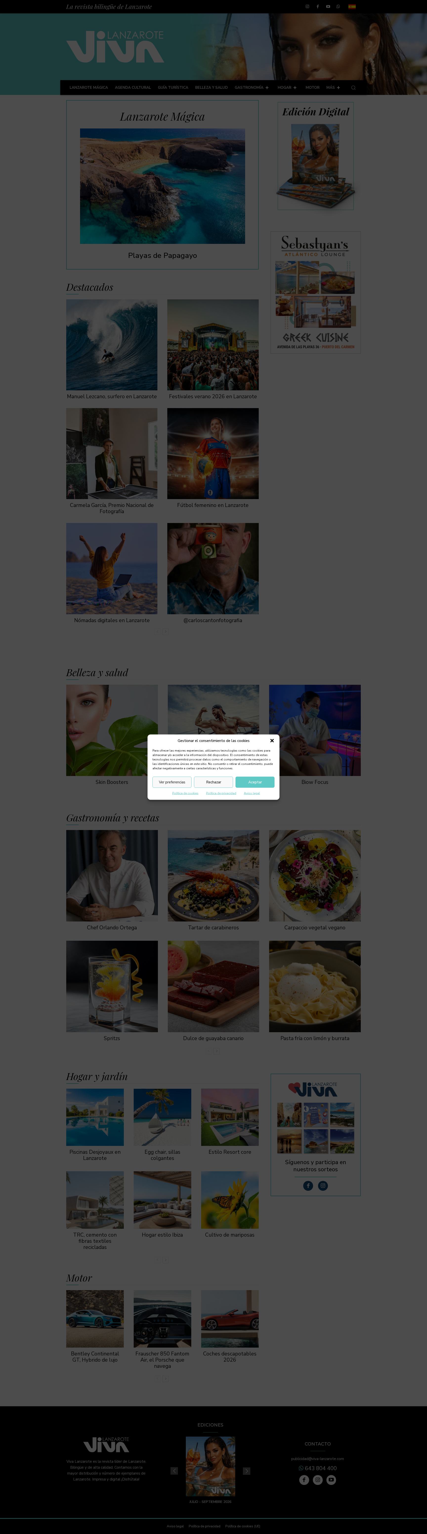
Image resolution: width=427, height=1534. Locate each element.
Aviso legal (252, 793)
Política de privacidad (221, 793)
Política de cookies (185, 793)
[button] (272, 740)
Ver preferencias (172, 782)
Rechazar (213, 782)
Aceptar (255, 782)
